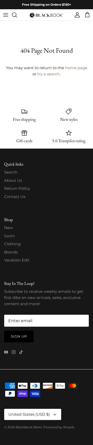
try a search (48, 73)
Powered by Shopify (59, 427)
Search (10, 172)
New (8, 227)
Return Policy (17, 188)
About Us (13, 180)
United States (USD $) (29, 414)
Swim (9, 235)
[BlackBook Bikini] (46, 14)
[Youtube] (6, 352)
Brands (11, 252)
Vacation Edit (16, 260)
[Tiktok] (21, 352)
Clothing (12, 243)
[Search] (17, 15)
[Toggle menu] (5, 15)
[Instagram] (14, 352)
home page (76, 67)
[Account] (76, 15)
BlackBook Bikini (29, 427)
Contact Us (14, 196)
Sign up (19, 336)
